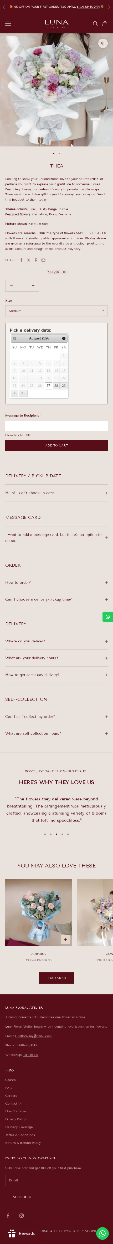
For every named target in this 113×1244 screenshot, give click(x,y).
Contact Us (13, 1103)
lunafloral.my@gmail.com (33, 1036)
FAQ (8, 1088)
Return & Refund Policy (23, 1143)
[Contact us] (102, 1233)
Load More (57, 978)
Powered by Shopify (81, 1231)
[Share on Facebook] (21, 260)
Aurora (38, 954)
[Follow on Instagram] (21, 1215)
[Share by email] (43, 260)
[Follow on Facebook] (8, 1215)
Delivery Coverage (19, 1127)
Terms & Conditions (20, 1135)
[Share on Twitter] (29, 260)
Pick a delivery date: (30, 330)
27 (48, 386)
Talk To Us (30, 1055)
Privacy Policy (15, 1119)
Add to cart (56, 445)
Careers (11, 1096)
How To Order (16, 1111)
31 (23, 393)
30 (14, 393)
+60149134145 (26, 1045)
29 (64, 386)
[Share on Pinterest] (36, 260)
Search (10, 1080)
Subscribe (22, 1197)
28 (56, 386)
